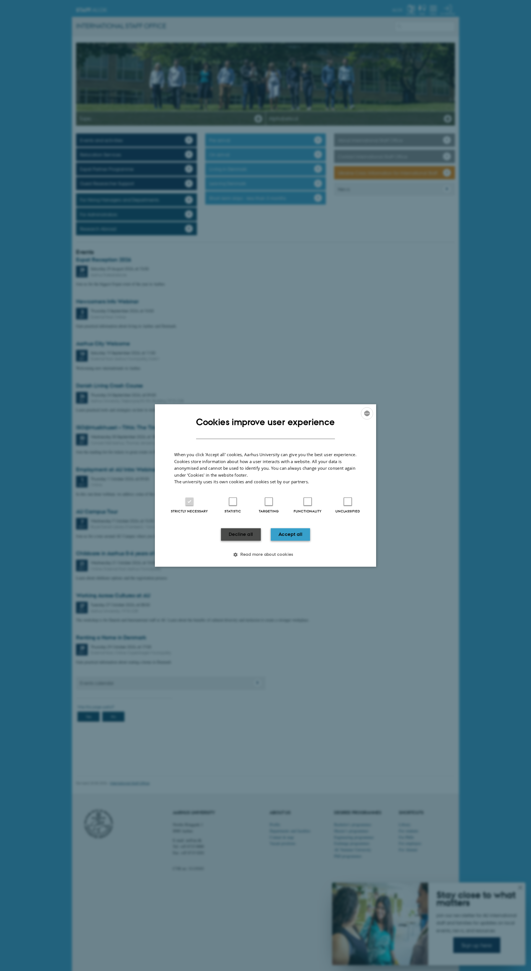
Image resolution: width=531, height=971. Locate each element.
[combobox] (367, 413)
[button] (265, 554)
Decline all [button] (241, 534)
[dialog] (265, 485)
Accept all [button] (290, 534)
